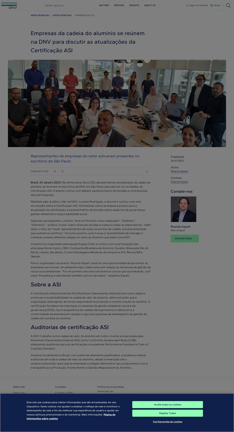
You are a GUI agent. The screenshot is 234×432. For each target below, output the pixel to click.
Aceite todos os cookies (167, 404)
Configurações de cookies (167, 421)
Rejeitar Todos (167, 413)
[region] (117, 412)
